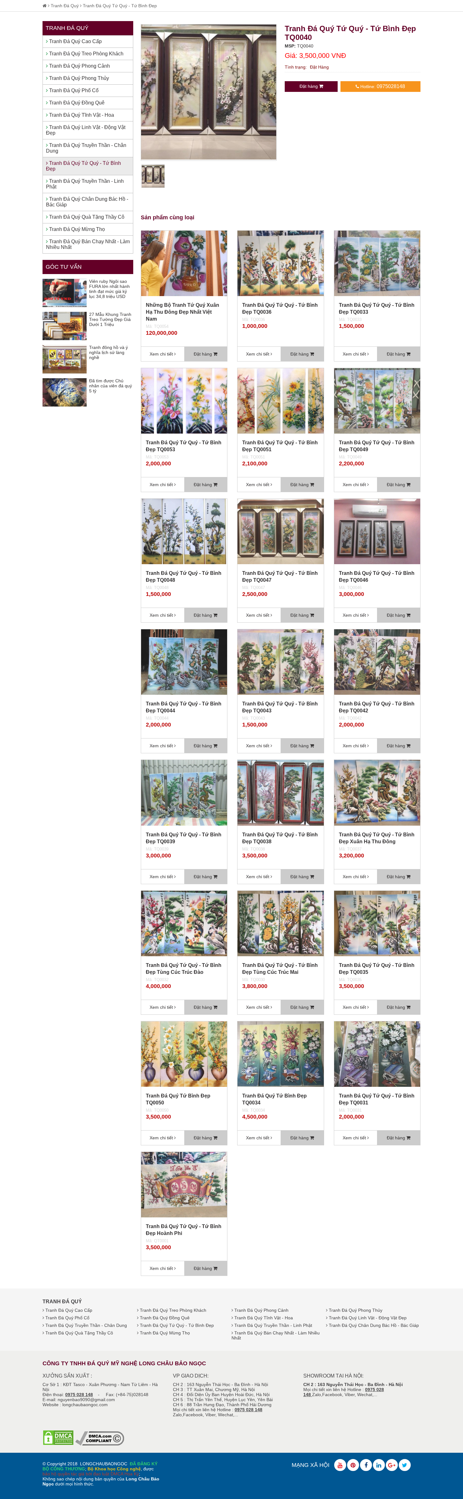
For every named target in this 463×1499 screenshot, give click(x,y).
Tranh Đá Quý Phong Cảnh (79, 66)
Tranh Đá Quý (65, 5)
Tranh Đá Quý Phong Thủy (78, 78)
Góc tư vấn (64, 267)
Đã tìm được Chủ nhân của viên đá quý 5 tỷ (110, 385)
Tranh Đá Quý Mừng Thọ (76, 229)
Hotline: (382, 86)
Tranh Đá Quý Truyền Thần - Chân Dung (86, 148)
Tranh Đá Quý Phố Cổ (73, 90)
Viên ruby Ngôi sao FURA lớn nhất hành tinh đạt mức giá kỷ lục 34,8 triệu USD (109, 289)
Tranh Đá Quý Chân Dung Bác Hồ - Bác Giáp (87, 201)
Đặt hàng (309, 86)
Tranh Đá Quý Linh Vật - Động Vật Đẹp (85, 130)
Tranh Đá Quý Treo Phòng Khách (85, 53)
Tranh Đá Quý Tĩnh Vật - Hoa (81, 115)
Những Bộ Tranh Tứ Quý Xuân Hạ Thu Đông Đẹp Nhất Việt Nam (182, 312)
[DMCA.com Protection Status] (58, 1443)
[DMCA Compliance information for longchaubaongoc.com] (99, 1443)
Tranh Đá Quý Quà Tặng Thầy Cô (86, 217)
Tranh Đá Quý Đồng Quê (76, 102)
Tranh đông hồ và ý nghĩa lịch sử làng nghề (108, 352)
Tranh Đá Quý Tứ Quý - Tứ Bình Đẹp (120, 5)
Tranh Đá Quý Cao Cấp (75, 41)
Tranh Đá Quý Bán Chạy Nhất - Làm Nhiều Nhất (88, 244)
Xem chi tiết (162, 354)
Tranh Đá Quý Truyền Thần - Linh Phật (85, 183)
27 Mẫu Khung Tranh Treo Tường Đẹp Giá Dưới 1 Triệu (110, 319)
